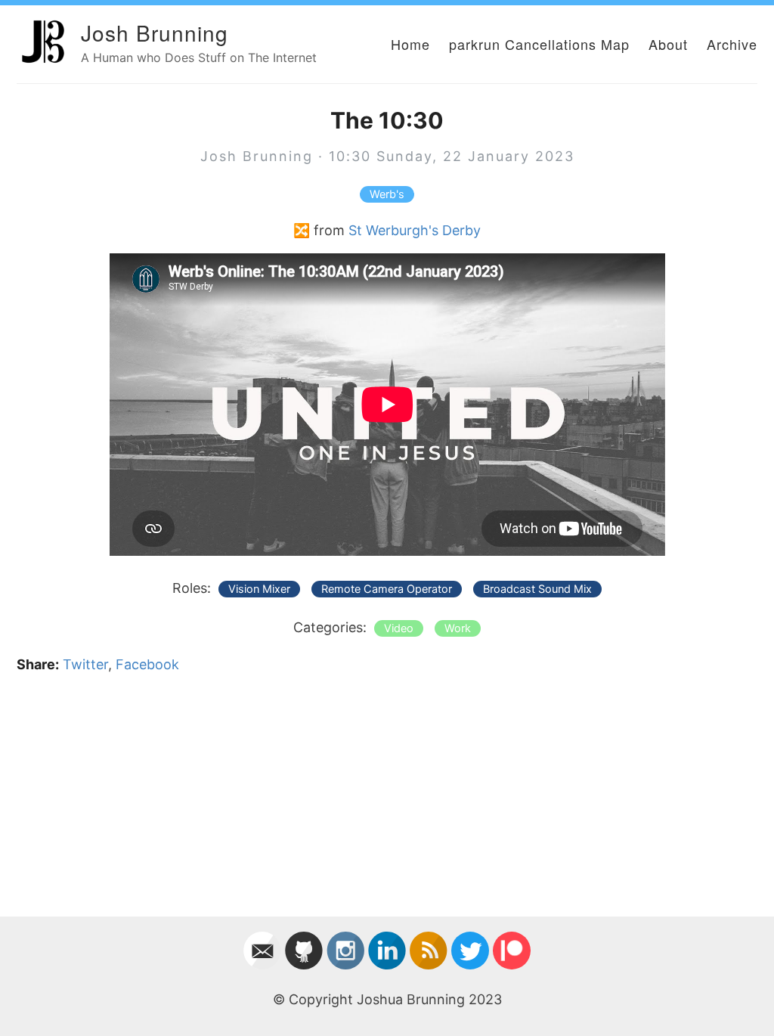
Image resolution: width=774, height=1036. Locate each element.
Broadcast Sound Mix (537, 589)
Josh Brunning (154, 32)
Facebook (147, 664)
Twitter (85, 664)
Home (410, 44)
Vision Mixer (259, 589)
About (668, 44)
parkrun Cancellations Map (539, 44)
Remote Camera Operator (386, 589)
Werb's (387, 194)
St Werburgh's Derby (414, 230)
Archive (732, 44)
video (398, 628)
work (457, 628)
